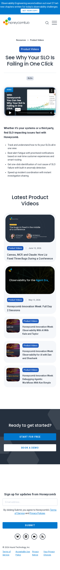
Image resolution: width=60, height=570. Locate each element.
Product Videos (37, 40)
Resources (21, 40)
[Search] (47, 22)
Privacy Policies (37, 513)
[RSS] (42, 536)
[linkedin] (26, 536)
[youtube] (34, 536)
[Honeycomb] (16, 22)
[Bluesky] (17, 536)
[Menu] (54, 23)
